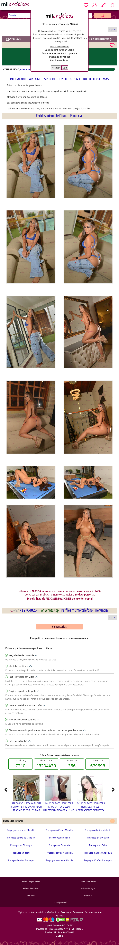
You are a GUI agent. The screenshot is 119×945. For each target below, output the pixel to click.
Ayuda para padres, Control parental (59, 53)
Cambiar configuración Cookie (59, 50)
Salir (65, 67)
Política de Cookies (59, 46)
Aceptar (56, 67)
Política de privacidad (59, 56)
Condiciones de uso (59, 60)
